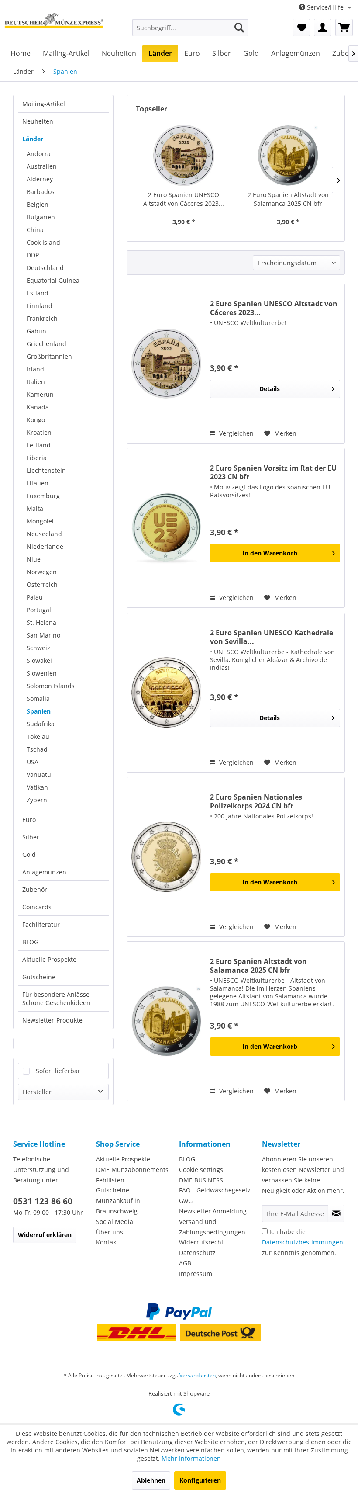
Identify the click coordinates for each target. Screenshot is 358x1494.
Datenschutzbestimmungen (302, 1242)
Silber (30, 837)
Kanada (38, 407)
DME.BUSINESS (201, 1180)
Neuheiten (37, 121)
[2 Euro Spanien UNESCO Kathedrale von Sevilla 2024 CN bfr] (166, 692)
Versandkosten (197, 1375)
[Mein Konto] (322, 27)
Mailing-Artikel (43, 104)
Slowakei (39, 660)
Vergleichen (235, 433)
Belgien (37, 204)
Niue (34, 559)
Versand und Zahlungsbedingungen (212, 1226)
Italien (36, 382)
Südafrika (41, 724)
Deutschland (45, 267)
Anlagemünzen (44, 872)
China (35, 229)
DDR (33, 255)
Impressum (195, 1273)
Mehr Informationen (191, 1458)
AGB (185, 1263)
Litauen (37, 483)
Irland (35, 369)
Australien (42, 166)
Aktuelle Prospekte (49, 959)
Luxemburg (43, 496)
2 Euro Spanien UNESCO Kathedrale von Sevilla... (271, 637)
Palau (35, 597)
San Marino (43, 635)
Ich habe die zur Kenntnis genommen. (302, 1242)
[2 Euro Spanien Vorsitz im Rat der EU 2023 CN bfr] (166, 528)
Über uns (109, 1232)
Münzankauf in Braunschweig (118, 1205)
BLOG (30, 942)
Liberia (37, 458)
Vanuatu (39, 774)
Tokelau (38, 736)
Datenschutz (197, 1252)
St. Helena (41, 622)
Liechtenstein (46, 470)
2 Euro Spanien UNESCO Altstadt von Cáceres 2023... (183, 199)
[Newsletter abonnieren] (336, 1213)
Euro (29, 819)
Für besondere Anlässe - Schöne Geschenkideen (57, 998)
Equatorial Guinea (53, 280)
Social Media (114, 1221)
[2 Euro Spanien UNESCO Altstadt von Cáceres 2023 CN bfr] (183, 155)
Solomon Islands (51, 686)
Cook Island (43, 242)
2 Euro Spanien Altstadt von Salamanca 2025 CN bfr (288, 199)
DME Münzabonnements (132, 1169)
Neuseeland (44, 534)
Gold (29, 854)
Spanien (39, 711)
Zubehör (34, 889)
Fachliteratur (41, 924)
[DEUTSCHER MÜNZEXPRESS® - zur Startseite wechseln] (53, 27)
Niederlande (45, 546)
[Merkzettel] (301, 27)
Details (269, 389)
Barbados (41, 191)
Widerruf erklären (45, 1235)
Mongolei (40, 521)
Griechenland (46, 344)
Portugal (39, 610)
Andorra (39, 153)
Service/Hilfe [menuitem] (325, 7)
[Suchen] (239, 27)
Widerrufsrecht (201, 1242)
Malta (35, 508)
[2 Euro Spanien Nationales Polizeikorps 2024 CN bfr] (166, 857)
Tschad (37, 749)
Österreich (42, 584)
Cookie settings (201, 1169)
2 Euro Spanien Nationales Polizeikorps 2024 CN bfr (256, 801)
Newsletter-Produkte (52, 1020)
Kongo (36, 420)
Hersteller (37, 1092)
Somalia (38, 698)
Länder (32, 139)
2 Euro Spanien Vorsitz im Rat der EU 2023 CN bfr (273, 472)
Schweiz (38, 648)
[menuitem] (190, 27)
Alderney (40, 179)
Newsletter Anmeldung (213, 1211)
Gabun (36, 331)
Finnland (39, 306)
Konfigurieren (200, 1480)
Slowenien (42, 673)
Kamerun (40, 394)
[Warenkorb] (344, 27)
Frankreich (42, 318)
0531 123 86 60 (42, 1201)
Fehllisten (110, 1180)
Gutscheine (38, 977)
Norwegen (42, 572)
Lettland (39, 445)
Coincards (37, 907)
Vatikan (37, 787)
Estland (37, 293)
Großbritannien (49, 356)
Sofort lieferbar (58, 1071)
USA (32, 762)
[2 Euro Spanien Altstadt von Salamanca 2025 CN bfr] (288, 155)
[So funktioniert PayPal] (179, 1311)
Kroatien (39, 432)
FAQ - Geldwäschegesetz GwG (215, 1195)
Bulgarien (41, 217)
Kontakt (107, 1242)
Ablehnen (151, 1480)
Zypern (37, 800)
